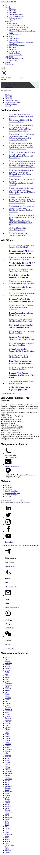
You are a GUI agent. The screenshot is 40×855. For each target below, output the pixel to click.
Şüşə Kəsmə (13, 40)
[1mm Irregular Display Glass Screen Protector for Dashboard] (22, 309)
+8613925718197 (11, 455)
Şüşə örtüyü (13, 23)
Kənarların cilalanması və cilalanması (21, 42)
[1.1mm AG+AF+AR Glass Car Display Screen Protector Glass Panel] (22, 295)
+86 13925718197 (11, 587)
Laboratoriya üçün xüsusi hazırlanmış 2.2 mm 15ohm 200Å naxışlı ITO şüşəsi (22, 166)
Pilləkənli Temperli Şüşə (17, 230)
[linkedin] (8, 511)
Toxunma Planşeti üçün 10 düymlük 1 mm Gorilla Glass (21, 338)
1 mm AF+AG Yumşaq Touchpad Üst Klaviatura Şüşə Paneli (22, 375)
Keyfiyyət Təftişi (14, 53)
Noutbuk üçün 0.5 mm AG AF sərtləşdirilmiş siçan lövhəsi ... (22, 264)
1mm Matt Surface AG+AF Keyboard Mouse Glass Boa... (21, 362)
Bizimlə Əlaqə (9, 64)
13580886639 (9, 628)
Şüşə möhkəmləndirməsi (17, 46)
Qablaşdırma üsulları (15, 55)
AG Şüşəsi (12, 9)
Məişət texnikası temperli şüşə (18, 27)
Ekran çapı (12, 47)
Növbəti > (5, 393)
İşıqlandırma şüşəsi (15, 34)
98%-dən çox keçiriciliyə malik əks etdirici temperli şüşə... (20, 121)
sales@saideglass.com (12, 466)
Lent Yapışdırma (14, 51)
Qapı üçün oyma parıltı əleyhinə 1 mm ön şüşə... (19, 276)
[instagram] (8, 524)
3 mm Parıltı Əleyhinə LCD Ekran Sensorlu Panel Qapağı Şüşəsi (20, 130)
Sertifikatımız (13, 60)
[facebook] (8, 531)
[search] (3, 68)
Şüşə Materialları (14, 38)
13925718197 (9, 648)
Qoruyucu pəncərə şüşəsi (17, 25)
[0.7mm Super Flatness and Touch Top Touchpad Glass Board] (22, 345)
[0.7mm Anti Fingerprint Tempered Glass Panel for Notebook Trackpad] (22, 283)
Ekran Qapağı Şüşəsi (16, 14)
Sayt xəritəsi (9, 542)
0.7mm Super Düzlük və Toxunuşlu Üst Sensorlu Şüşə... (22, 350)
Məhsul (7, 7)
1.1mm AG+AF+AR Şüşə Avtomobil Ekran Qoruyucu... (21, 300)
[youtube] (8, 538)
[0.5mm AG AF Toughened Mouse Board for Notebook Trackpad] (22, 259)
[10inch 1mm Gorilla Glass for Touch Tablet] (22, 333)
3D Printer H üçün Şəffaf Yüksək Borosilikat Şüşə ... (20, 175)
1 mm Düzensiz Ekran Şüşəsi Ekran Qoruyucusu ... (21, 314)
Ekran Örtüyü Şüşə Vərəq (17, 235)
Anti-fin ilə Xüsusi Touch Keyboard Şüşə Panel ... (19, 388)
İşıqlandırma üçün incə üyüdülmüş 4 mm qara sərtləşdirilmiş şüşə (21, 139)
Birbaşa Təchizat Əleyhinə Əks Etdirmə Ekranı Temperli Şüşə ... (22, 202)
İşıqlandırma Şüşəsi (15, 18)
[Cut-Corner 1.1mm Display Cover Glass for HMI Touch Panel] (22, 321)
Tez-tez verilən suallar (16, 58)
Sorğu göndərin (10, 566)
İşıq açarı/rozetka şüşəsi (16, 16)
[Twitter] (8, 518)
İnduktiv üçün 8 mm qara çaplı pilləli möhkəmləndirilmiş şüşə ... (21, 148)
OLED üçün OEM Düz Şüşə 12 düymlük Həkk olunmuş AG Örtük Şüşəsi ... (20, 222)
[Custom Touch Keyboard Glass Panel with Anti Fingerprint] (22, 383)
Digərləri (12, 20)
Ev (6, 5)
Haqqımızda (9, 57)
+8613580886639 (11, 457)
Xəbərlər (8, 62)
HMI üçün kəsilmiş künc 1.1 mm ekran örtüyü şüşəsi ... (21, 326)
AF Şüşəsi (12, 12)
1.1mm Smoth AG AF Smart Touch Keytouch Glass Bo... (21, 252)
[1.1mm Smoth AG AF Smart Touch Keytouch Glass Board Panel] (22, 247)
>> (10, 393)
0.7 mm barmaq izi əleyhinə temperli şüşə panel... (20, 288)
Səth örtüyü (13, 49)
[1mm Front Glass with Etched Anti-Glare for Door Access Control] (22, 271)
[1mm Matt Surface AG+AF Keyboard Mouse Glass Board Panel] (22, 357)
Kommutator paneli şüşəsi (17, 29)
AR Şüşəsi (12, 11)
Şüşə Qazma (13, 44)
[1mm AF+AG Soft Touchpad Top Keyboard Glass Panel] (22, 369)
